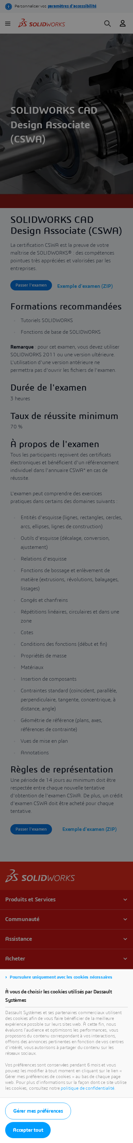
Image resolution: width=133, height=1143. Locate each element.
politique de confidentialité (87, 1088)
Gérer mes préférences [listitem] (38, 1111)
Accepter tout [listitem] (28, 1130)
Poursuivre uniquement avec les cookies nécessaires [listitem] (61, 977)
